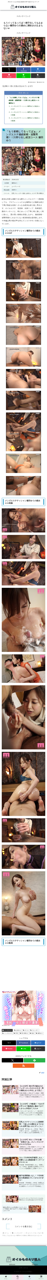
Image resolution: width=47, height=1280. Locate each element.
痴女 (32, 1033)
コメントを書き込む (23, 1226)
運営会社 (12, 1264)
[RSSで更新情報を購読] (23, 1065)
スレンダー (35, 1030)
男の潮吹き (24, 1033)
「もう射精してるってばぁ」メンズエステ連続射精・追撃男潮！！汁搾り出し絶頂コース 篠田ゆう (24, 100)
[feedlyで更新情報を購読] (34, 1060)
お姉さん (18, 1030)
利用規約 (35, 1264)
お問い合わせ (23, 1268)
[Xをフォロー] (12, 1060)
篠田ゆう (40, 1033)
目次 (20, 93)
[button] (38, 75)
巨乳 (16, 1033)
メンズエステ (8, 1030)
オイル (27, 1030)
